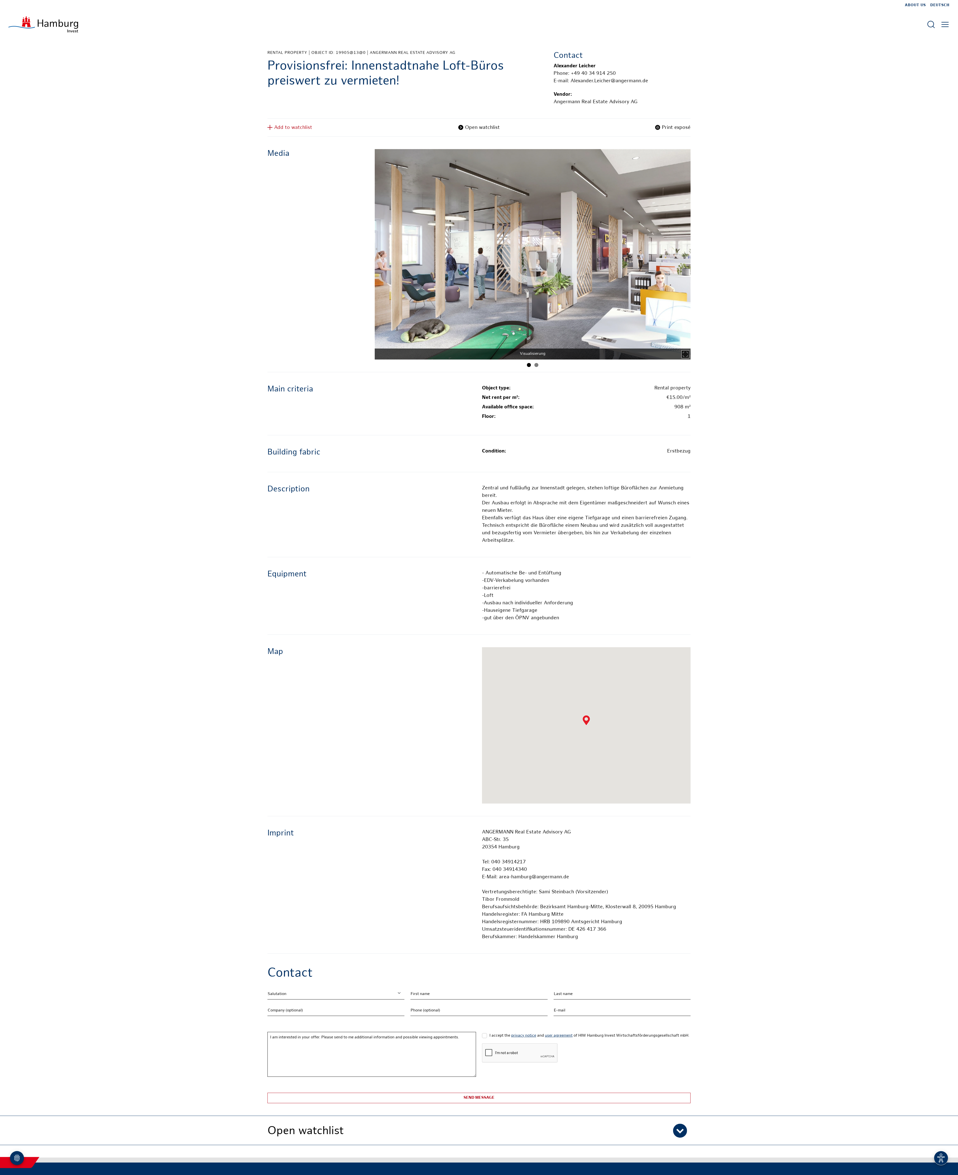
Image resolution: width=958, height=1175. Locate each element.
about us (915, 5)
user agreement (559, 1036)
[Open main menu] (945, 24)
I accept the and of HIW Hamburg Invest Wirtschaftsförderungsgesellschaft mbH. (589, 1036)
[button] (479, 1130)
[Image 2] (536, 365)
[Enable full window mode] (685, 354)
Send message (479, 1098)
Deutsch (940, 5)
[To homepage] (43, 24)
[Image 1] (529, 365)
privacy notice (523, 1036)
